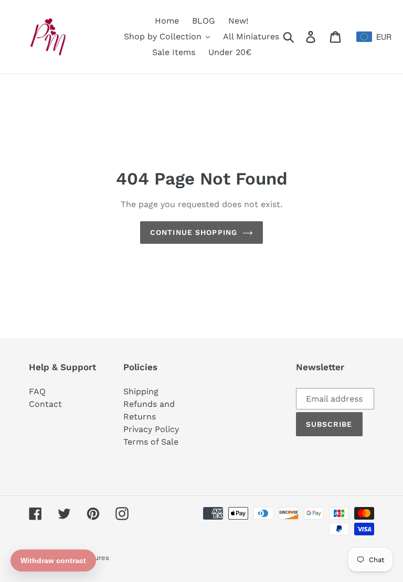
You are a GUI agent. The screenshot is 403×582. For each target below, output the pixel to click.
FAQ (37, 391)
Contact (45, 404)
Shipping (140, 391)
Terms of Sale (150, 442)
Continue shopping (193, 232)
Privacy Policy (151, 429)
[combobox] (365, 36)
